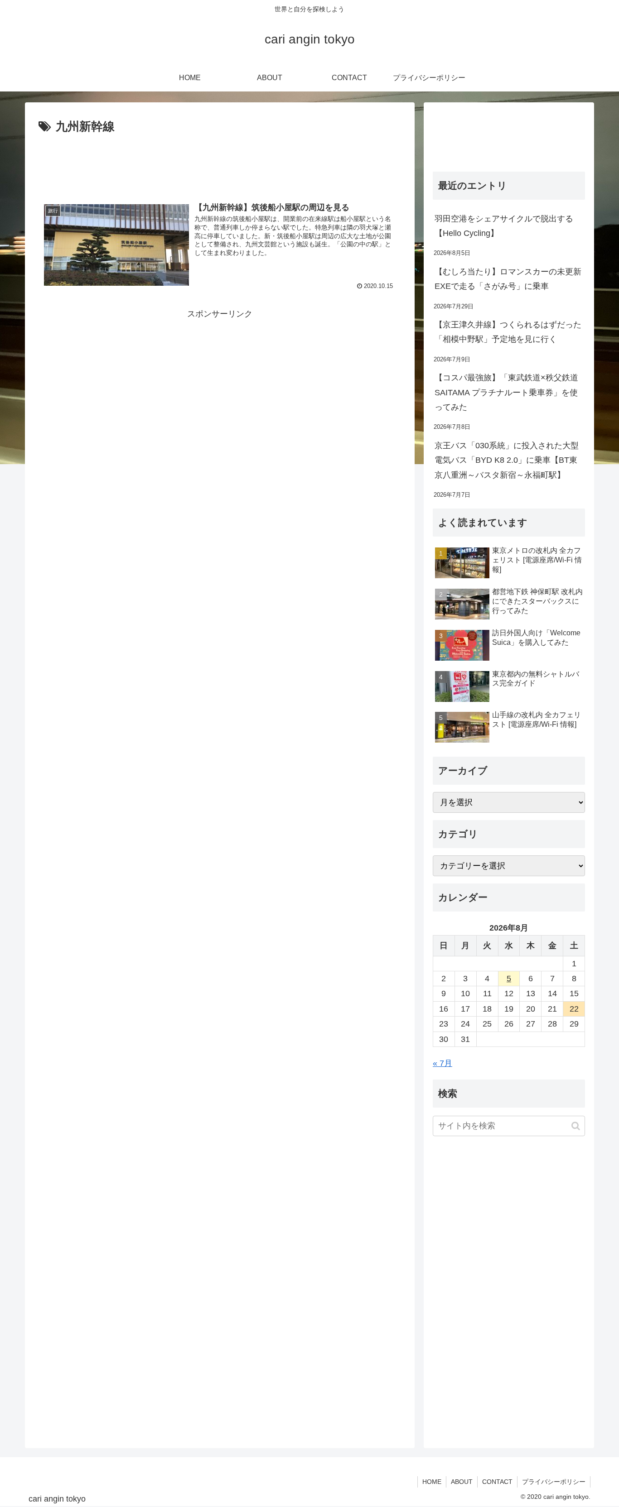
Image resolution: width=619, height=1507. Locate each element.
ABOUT (462, 1481)
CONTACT (497, 1481)
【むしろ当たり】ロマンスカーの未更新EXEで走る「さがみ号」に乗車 (508, 279)
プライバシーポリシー (553, 1481)
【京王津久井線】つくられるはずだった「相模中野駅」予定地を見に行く (508, 332)
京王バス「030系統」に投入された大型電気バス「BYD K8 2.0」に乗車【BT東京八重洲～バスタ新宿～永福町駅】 (507, 460)
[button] (576, 1126)
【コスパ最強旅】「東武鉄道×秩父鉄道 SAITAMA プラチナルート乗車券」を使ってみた (506, 392)
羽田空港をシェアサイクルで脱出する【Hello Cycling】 (504, 226)
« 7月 (442, 1063)
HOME (431, 1481)
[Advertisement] (220, 162)
